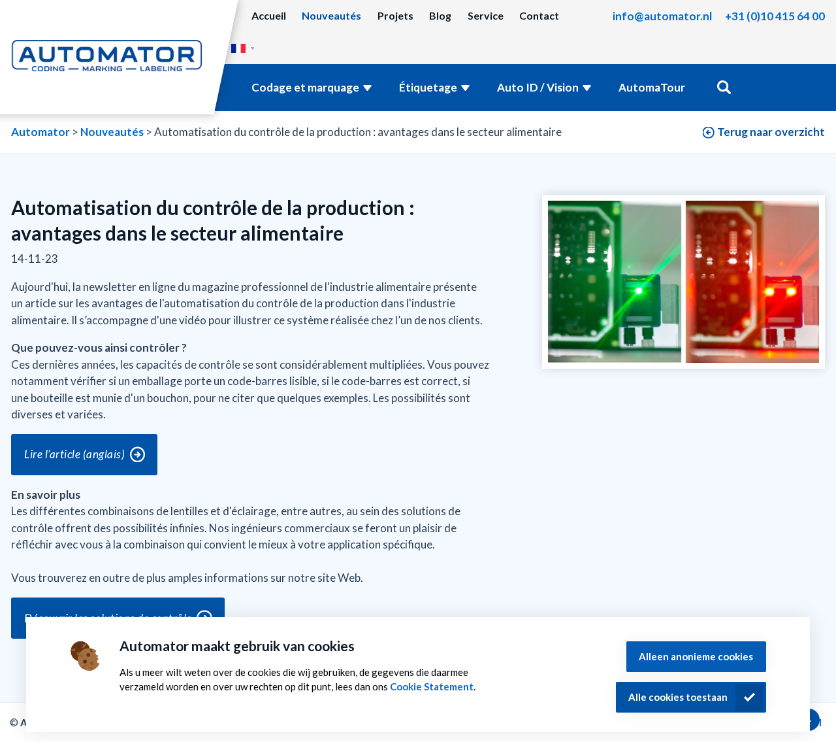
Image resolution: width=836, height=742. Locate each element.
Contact (539, 15)
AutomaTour (652, 87)
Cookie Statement (432, 686)
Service (486, 15)
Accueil (268, 15)
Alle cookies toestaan (678, 697)
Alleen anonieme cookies (696, 656)
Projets (395, 15)
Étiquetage (428, 87)
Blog (440, 15)
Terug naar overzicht (771, 132)
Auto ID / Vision (538, 87)
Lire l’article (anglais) (74, 454)
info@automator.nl (662, 16)
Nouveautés (331, 15)
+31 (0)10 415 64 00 (775, 16)
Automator (40, 132)
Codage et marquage (305, 87)
